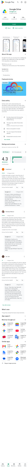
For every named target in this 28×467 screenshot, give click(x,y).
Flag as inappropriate (9, 363)
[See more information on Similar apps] (25, 341)
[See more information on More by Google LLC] (25, 320)
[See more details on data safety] (7, 139)
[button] (16, 19)
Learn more (9, 118)
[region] (14, 18)
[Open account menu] (25, 2)
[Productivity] (6, 75)
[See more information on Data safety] (25, 100)
